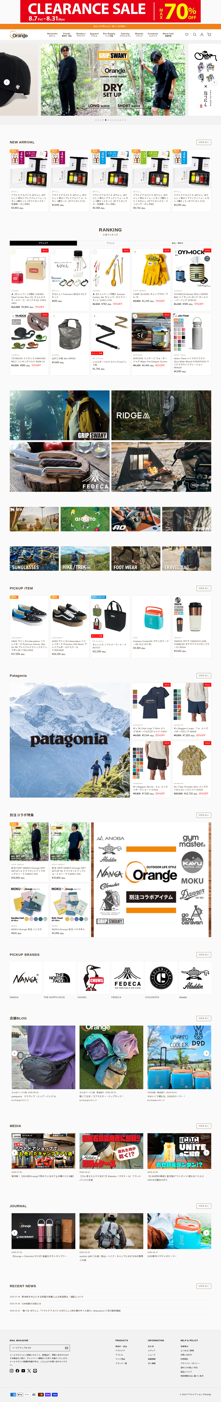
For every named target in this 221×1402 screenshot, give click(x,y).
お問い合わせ (186, 1355)
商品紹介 (100, 1092)
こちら (43, 1362)
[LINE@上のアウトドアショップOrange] (35, 1371)
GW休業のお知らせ (31, 1303)
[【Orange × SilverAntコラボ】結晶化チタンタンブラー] (43, 1231)
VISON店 (151, 1092)
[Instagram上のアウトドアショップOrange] (11, 1371)
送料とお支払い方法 (189, 1368)
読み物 (151, 1346)
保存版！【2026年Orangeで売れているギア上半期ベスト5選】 (43, 1176)
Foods (67, 34)
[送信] (66, 1347)
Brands (139, 34)
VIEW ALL (204, 142)
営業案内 (184, 1346)
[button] (15, 1053)
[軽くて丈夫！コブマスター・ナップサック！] (111, 1057)
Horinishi (52, 34)
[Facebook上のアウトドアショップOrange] (17, 1371)
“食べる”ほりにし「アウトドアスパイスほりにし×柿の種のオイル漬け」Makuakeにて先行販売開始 (71, 1311)
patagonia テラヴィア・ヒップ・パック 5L (34, 1096)
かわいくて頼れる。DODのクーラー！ (166, 1096)
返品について (186, 1372)
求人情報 (152, 1363)
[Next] (214, 82)
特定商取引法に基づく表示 (192, 1376)
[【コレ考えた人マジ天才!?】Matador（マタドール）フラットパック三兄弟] (111, 1151)
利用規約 (184, 1359)
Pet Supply (109, 34)
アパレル (119, 1355)
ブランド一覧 (121, 1363)
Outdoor (81, 34)
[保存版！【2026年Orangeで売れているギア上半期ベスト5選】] (43, 1151)
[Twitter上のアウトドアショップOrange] (29, 1371)
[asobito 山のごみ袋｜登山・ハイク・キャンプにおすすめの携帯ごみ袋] (111, 1231)
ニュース (151, 1355)
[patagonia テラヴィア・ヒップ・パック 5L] (43, 1057)
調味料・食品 (121, 1346)
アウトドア (120, 1351)
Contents (153, 34)
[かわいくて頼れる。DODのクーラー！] (179, 1057)
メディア (151, 1351)
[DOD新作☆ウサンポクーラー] (179, 1231)
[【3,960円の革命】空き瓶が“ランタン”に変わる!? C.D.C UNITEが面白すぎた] (179, 1151)
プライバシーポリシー (190, 1363)
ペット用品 (120, 1359)
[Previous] (7, 82)
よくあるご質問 (187, 1351)
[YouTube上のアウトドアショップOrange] (23, 1371)
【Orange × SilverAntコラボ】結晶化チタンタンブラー (39, 1256)
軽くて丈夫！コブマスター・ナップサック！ (102, 1096)
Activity (125, 34)
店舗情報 (152, 1359)
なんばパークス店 (19, 1092)
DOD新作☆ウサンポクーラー (162, 1256)
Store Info (168, 34)
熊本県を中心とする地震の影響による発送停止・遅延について (53, 1297)
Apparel (94, 34)
